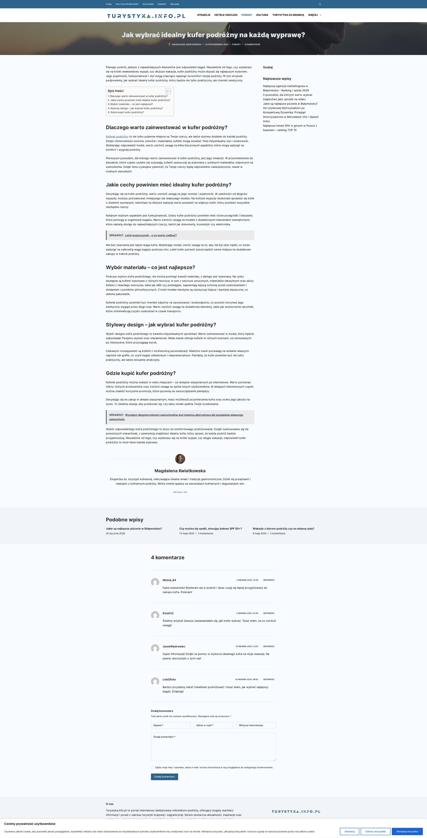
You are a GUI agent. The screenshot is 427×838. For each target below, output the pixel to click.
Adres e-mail (204, 725)
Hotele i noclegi (226, 14)
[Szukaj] (320, 4)
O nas (109, 4)
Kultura (262, 14)
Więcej (313, 14)
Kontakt (162, 4)
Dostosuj (349, 831)
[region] (213, 828)
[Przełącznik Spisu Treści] (166, 91)
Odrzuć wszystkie (375, 831)
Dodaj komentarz (164, 736)
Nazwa (158, 725)
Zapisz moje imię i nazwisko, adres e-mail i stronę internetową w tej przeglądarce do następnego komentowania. (214, 767)
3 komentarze (205, 533)
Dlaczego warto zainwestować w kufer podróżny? (139, 96)
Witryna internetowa (251, 725)
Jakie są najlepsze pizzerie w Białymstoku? (290, 103)
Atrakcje (203, 14)
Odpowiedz (268, 580)
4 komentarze (252, 44)
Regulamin (148, 4)
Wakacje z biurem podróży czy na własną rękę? (283, 528)
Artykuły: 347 (180, 492)
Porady (247, 14)
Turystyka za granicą (288, 14)
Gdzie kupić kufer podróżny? (127, 112)
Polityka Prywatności (127, 4)
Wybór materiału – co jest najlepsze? (131, 104)
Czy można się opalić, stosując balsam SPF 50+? (210, 528)
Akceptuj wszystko (407, 831)
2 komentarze (277, 533)
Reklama (174, 4)
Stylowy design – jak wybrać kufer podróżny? (136, 108)
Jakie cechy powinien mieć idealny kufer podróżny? (140, 100)
